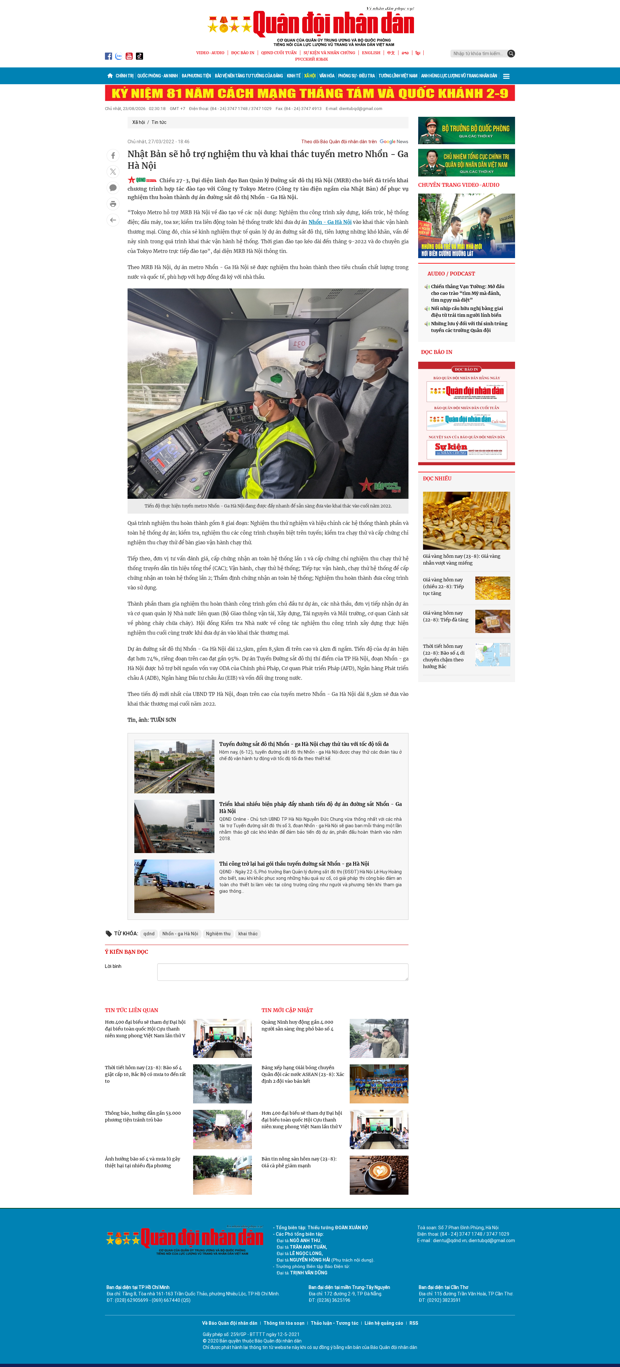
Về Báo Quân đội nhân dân (229, 1323)
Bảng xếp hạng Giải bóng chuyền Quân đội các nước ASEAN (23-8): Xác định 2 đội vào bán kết (303, 1074)
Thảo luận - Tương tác (334, 1323)
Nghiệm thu (218, 934)
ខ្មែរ (418, 52)
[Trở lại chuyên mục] (113, 220)
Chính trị (124, 76)
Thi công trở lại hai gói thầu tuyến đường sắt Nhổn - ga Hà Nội (294, 864)
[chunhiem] (466, 162)
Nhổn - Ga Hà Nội (330, 222)
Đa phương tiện (196, 76)
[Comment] (113, 187)
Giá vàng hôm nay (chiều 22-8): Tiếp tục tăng (443, 586)
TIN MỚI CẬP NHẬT (287, 1010)
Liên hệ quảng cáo (384, 1323)
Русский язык (311, 59)
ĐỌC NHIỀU (437, 479)
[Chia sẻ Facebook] (113, 155)
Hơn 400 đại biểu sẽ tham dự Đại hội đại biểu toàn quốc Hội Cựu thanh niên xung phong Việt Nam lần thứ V (145, 1029)
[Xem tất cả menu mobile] (506, 75)
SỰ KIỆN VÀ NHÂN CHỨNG (329, 52)
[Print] (113, 203)
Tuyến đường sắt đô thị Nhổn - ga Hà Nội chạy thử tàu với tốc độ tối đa (303, 744)
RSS (413, 1323)
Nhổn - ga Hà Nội (180, 934)
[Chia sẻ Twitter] (113, 171)
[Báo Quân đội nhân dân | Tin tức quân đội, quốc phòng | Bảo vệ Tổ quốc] (310, 26)
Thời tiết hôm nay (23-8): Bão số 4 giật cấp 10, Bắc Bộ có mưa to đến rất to (145, 1074)
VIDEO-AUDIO (210, 52)
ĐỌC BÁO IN (242, 52)
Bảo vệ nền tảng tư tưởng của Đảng (249, 76)
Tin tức (158, 122)
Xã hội (309, 76)
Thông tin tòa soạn (284, 1323)
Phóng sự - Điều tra (356, 76)
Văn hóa (326, 76)
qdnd (149, 934)
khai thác (248, 934)
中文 (391, 52)
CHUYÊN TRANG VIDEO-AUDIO (459, 185)
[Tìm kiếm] (511, 53)
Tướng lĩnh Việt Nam (397, 76)
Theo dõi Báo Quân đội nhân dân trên (339, 142)
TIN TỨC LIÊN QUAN (131, 1010)
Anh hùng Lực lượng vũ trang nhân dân (459, 76)
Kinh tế (293, 76)
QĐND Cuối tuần (279, 52)
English (371, 52)
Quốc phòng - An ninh (157, 76)
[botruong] (466, 131)
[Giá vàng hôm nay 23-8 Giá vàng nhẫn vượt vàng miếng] (466, 521)
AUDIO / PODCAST (451, 273)
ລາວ (405, 52)
